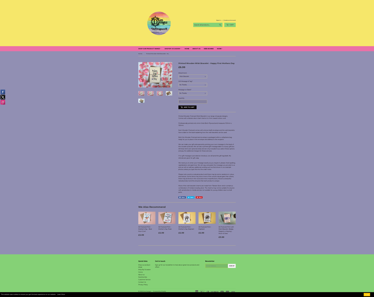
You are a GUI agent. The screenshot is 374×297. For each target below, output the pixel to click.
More (219, 49)
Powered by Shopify (159, 291)
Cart (231, 25)
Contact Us (142, 282)
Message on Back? (184, 90)
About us (196, 49)
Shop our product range (149, 49)
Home (187, 49)
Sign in (218, 20)
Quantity (181, 98)
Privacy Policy (143, 285)
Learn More (61, 294)
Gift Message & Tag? (185, 81)
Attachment (182, 73)
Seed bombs (209, 49)
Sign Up (231, 266)
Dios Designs (147, 291)
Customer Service (144, 279)
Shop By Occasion (172, 49)
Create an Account (229, 20)
